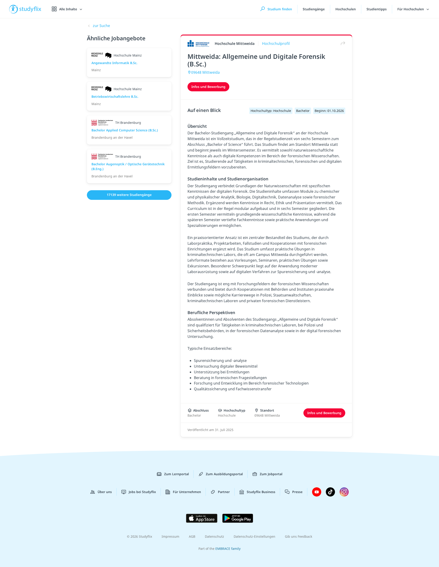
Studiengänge (314, 9)
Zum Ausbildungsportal (224, 474)
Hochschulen (345, 9)
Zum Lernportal (176, 474)
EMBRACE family (228, 548)
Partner (224, 492)
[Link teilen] (341, 43)
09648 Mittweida (205, 72)
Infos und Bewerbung (208, 86)
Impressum (170, 536)
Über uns (105, 492)
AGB (192, 536)
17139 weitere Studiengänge (129, 195)
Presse (297, 492)
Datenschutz (214, 536)
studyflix (30, 9)
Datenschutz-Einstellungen (254, 536)
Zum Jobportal (271, 474)
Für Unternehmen (187, 492)
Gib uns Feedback (298, 536)
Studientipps (377, 9)
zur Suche (101, 25)
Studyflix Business (261, 492)
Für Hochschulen (411, 9)
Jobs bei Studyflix (142, 492)
